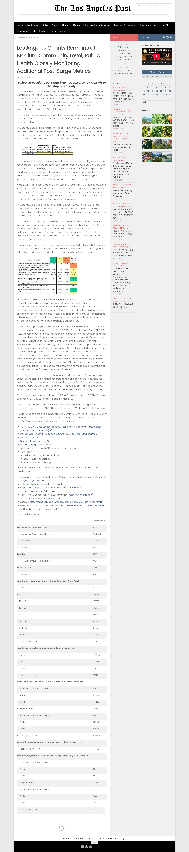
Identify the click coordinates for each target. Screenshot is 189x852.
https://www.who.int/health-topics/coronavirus (76, 505)
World (55, 25)
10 (148, 87)
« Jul (144, 102)
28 (165, 94)
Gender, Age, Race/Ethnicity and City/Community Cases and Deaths (57, 433)
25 (152, 94)
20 (161, 91)
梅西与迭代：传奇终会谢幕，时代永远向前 (123, 305)
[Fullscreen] (169, 63)
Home (20, 25)
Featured (112, 838)
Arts (34, 31)
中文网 (127, 90)
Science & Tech (149, 25)
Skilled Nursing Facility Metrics (36, 444)
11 (152, 87)
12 (157, 87)
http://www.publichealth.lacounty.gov (41, 421)
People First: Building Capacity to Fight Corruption (122, 193)
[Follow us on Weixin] (171, 37)
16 (144, 91)
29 (170, 94)
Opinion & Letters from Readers (91, 25)
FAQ (89, 838)
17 (148, 91)
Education (23, 31)
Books (42, 31)
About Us (99, 838)
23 (144, 94)
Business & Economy (125, 25)
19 (157, 91)
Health (165, 25)
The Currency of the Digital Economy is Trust (122, 147)
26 (157, 94)
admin (22, 77)
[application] (157, 56)
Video (63, 31)
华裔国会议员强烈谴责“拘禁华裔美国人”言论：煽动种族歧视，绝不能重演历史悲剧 (123, 121)
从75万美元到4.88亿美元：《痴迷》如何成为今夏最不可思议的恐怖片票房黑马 (123, 213)
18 (153, 91)
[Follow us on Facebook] (164, 37)
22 (170, 91)
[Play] (144, 63)
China (64, 25)
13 (161, 87)
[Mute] (166, 63)
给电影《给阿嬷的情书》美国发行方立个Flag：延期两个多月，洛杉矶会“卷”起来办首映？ (124, 97)
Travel (53, 31)
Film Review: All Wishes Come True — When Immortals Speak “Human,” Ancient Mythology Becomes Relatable (123, 170)
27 (161, 94)
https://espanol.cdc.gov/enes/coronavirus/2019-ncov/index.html (65, 501)
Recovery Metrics (29, 437)
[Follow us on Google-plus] (167, 37)
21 (165, 91)
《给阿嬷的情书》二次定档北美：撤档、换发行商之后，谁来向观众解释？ (123, 252)
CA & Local (33, 25)
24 (148, 94)
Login (123, 838)
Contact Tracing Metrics (33, 441)
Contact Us (78, 838)
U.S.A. (45, 25)
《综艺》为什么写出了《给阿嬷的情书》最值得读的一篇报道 (123, 234)
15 (170, 87)
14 (166, 87)
